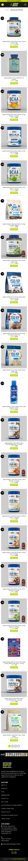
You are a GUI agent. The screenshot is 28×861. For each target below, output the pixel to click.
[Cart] (25, 4)
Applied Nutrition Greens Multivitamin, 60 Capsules (14, 78)
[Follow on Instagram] (15, 852)
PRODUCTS (4, 788)
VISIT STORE (4, 802)
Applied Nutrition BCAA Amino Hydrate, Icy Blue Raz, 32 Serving (14, 151)
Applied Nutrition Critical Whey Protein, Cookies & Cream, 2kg (14, 42)
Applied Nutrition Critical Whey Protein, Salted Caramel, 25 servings (14, 480)
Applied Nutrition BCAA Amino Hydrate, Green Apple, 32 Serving (14, 188)
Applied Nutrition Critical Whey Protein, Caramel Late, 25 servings (14, 553)
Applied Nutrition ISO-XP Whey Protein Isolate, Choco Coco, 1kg (14, 297)
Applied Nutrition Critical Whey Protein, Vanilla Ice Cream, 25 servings (14, 516)
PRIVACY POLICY (5, 812)
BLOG (2, 791)
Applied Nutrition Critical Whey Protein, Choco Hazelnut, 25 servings (14, 589)
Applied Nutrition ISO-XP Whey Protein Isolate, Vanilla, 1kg (14, 370)
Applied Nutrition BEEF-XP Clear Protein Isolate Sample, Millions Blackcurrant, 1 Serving (14, 662)
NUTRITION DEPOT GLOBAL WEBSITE (11, 805)
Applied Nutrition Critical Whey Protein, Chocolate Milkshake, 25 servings (14, 443)
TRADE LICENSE (5, 818)
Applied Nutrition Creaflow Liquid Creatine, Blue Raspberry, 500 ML (14, 407)
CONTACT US (4, 798)
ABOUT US (4, 785)
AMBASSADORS (5, 795)
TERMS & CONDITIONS (7, 808)
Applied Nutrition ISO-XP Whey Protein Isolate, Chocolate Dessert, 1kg (14, 334)
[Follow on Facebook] (12, 852)
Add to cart (14, 46)
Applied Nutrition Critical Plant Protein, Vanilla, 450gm (14, 735)
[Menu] (2, 4)
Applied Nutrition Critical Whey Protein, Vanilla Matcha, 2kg (14, 261)
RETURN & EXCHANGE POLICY (9, 815)
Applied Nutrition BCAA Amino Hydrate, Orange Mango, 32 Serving (14, 115)
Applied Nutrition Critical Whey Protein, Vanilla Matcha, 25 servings (14, 626)
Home (7, 10)
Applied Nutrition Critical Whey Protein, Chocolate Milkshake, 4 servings (14, 699)
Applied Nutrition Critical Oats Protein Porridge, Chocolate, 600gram (14, 224)
